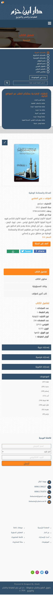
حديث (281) (45, 386)
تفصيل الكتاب (26, 35)
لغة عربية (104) (44, 400)
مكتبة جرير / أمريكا (40, 113)
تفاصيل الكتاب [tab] (41, 272)
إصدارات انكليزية (42, 367)
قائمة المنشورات (17, 537)
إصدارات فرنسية (42, 357)
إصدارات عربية (43, 347)
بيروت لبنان (42, 481)
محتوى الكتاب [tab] (41, 279)
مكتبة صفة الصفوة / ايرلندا (37, 107)
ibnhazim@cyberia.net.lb (37, 501)
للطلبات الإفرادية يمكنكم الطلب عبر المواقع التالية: (26, 94)
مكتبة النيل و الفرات (39, 100)
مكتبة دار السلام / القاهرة (38, 103)
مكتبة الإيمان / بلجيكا (39, 123)
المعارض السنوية (17, 532)
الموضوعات (45, 542)
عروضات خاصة (18, 528)
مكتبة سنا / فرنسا (40, 110)
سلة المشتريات (17, 542)
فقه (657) (45, 382)
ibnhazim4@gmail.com (38, 496)
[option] (24, 125)
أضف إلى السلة (41, 244)
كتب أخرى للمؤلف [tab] (39, 294)
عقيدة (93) (45, 409)
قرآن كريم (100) (44, 405)
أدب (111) (46, 395)
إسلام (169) (45, 391)
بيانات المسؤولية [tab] (39, 286)
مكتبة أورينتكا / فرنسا (39, 117)
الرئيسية (26, 40)
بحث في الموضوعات (38, 77)
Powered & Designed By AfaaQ (26, 584)
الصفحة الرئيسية (43, 528)
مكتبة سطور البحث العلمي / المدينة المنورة (33, 120)
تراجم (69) (46, 414)
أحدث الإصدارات (44, 537)
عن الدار (46, 532)
